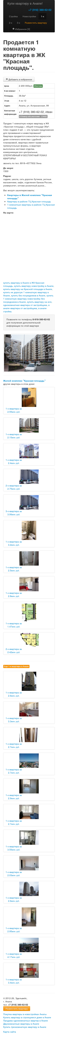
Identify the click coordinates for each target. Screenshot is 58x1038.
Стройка (13, 16)
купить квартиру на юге (39, 301)
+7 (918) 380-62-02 (39, 10)
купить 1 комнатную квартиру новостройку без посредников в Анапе (28, 298)
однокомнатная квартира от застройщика (25, 305)
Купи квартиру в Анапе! (25, 3)
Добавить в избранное (20, 79)
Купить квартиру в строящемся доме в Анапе (27, 1017)
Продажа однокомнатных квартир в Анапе (25, 1020)
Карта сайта (9, 1031)
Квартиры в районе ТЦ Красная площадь (29, 201)
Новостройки (29, 16)
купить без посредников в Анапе (28, 295)
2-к (10, 22)
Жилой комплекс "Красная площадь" (24, 380)
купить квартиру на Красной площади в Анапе (27, 289)
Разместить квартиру (17, 1008)
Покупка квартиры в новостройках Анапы (25, 1014)
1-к (42, 16)
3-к (18, 22)
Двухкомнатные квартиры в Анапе (21, 1023)
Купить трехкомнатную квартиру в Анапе (24, 1026)
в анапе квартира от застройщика (26, 306)
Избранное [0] (22, 29)
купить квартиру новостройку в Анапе (33, 285)
